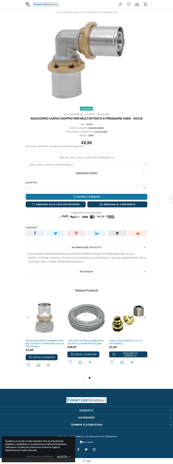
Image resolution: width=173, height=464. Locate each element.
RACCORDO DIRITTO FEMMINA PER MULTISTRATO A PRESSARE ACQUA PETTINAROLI (45, 344)
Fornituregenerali (46, 4)
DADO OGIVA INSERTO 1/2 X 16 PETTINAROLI (125, 342)
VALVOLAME (102, 114)
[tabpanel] (45, 337)
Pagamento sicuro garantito (86, 212)
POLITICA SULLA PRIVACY (40, 456)
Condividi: (32, 227)
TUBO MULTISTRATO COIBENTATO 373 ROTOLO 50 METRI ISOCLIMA (85, 342)
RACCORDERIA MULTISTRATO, (80, 114)
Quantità (31, 182)
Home (58, 12)
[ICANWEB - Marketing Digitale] (86, 442)
